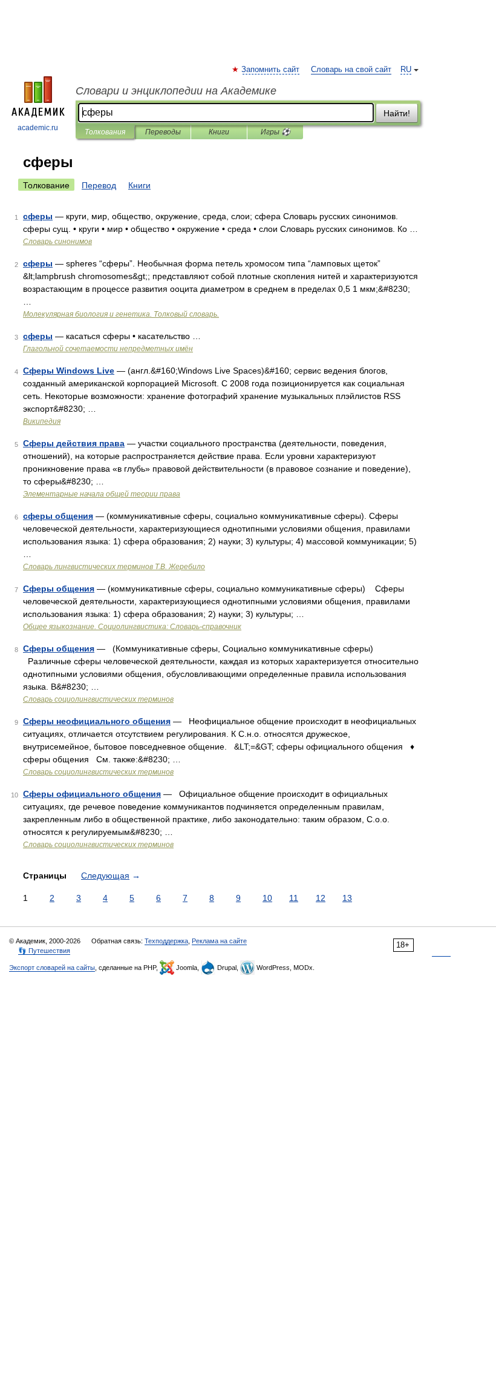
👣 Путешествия (44, 950)
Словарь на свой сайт (351, 69)
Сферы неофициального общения (97, 721)
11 (293, 898)
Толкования (105, 132)
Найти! (396, 113)
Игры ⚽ (275, 132)
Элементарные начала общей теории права (101, 494)
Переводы (163, 132)
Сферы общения (58, 588)
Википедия (41, 421)
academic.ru (38, 128)
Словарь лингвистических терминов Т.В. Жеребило (114, 566)
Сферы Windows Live (68, 370)
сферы (38, 216)
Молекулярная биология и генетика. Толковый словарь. (121, 314)
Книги (219, 132)
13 (347, 898)
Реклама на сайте (219, 941)
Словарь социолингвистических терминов (98, 699)
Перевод (99, 185)
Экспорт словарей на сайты (52, 967)
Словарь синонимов (57, 241)
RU (405, 69)
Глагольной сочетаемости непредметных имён (108, 349)
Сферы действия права (74, 443)
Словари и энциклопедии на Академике (176, 91)
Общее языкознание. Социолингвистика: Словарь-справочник (132, 626)
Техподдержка (166, 941)
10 (267, 898)
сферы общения (58, 516)
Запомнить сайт (271, 69)
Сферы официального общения (92, 794)
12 (320, 898)
